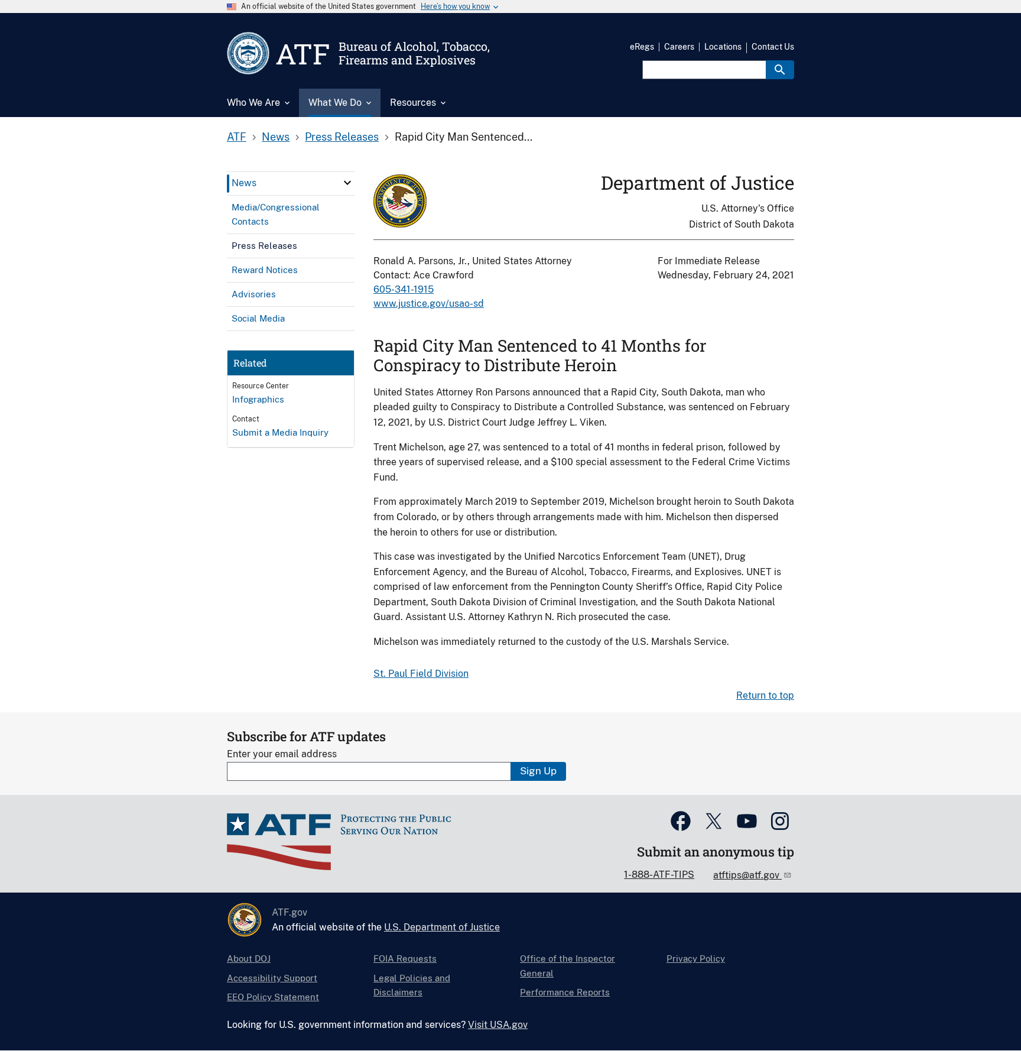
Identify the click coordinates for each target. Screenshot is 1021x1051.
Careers (679, 47)
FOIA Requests (405, 958)
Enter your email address (282, 754)
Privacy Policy (695, 958)
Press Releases (342, 137)
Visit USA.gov (498, 1024)
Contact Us (773, 47)
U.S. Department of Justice (442, 927)
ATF (236, 137)
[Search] (780, 69)
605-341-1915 (403, 289)
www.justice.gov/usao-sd (428, 303)
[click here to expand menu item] (347, 183)
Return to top (765, 695)
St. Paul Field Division (421, 673)
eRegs (642, 47)
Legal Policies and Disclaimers (411, 985)
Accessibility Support (272, 978)
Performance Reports (565, 992)
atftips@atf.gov (747, 875)
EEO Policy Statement (273, 997)
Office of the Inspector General (567, 965)
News (276, 137)
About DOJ (249, 958)
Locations (723, 47)
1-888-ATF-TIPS (659, 874)
